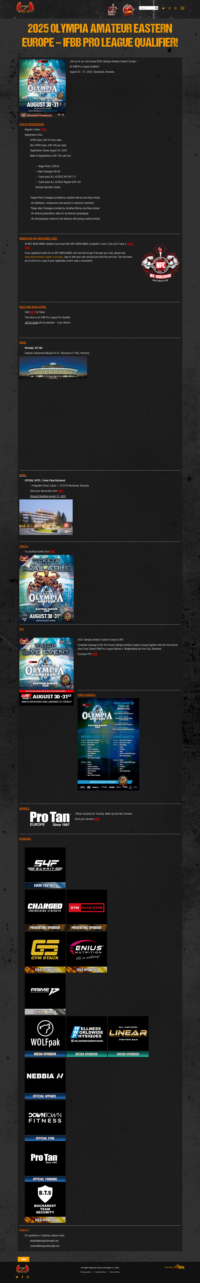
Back (24, 1259)
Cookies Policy (100, 1272)
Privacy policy (86, 1272)
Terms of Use (114, 1272)
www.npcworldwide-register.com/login (44, 256)
